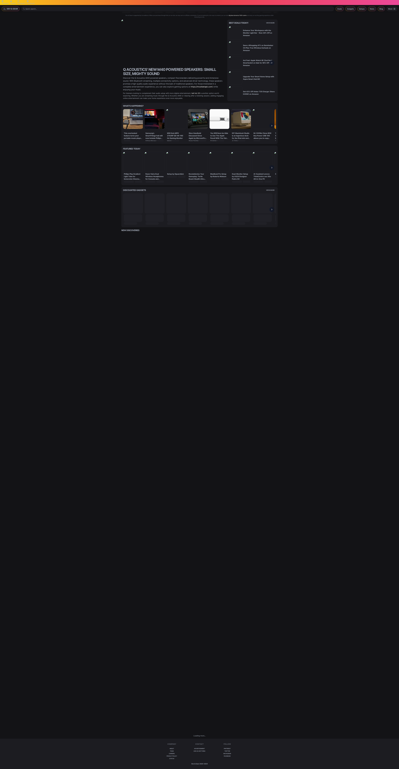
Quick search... (31, 9)
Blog (381, 9)
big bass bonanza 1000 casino (238, 15)
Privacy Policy (172, 756)
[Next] (271, 62)
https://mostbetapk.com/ (202, 87)
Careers (172, 753)
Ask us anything (199, 751)
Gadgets (350, 9)
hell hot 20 (195, 93)
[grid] (199, 483)
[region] (252, 62)
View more (270, 23)
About (172, 748)
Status (171, 758)
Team (172, 751)
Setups (362, 9)
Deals (339, 9)
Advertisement (199, 748)
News (372, 9)
